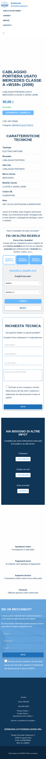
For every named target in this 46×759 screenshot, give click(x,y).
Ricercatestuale (36, 260)
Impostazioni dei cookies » (23, 716)
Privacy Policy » (23, 711)
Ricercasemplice (9, 260)
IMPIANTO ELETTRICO (22, 125)
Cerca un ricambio (12, 11)
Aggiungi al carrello (18, 113)
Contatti (7, 25)
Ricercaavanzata (22, 260)
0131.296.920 (23, 459)
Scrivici (23, 491)
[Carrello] (23, 33)
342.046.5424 (23, 475)
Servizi (6, 20)
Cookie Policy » (23, 713)
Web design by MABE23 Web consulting (23, 753)
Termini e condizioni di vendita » (23, 721)
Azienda (7, 16)
